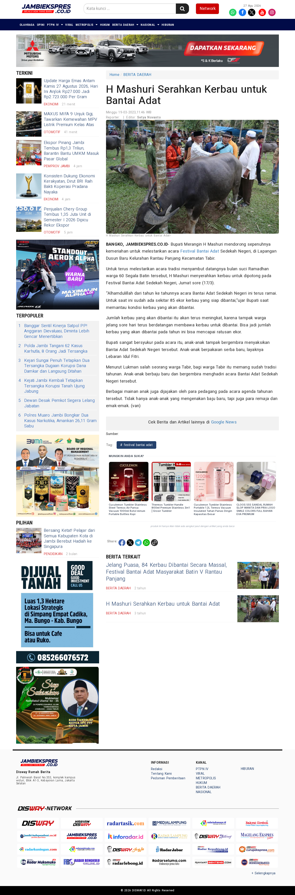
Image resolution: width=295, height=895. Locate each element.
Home (114, 75)
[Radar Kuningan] (38, 849)
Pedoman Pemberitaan (168, 778)
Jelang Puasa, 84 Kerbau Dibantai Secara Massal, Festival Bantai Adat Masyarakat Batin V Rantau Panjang (166, 572)
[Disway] (38, 823)
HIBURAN (168, 24)
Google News (224, 422)
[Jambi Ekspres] (82, 836)
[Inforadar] (125, 836)
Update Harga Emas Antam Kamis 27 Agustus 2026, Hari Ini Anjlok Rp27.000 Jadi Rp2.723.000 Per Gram (71, 89)
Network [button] (208, 9)
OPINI (41, 24)
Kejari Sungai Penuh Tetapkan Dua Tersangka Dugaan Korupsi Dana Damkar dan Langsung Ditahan (53, 366)
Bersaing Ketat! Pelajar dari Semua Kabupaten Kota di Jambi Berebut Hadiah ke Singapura (69, 538)
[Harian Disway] (82, 823)
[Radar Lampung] (169, 836)
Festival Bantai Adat (199, 251)
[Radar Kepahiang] (213, 849)
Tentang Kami (161, 773)
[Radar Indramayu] (213, 823)
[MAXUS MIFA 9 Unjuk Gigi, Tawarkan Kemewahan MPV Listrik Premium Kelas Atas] (28, 124)
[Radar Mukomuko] (38, 862)
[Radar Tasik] (125, 823)
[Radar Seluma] (169, 862)
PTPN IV (53, 24)
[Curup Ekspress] (257, 849)
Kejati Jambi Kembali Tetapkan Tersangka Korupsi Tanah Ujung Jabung (51, 386)
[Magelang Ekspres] (257, 836)
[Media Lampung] (169, 823)
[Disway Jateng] (213, 836)
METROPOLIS (84, 24)
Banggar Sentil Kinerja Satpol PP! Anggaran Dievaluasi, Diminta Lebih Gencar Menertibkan (53, 331)
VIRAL (69, 24)
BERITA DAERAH (123, 24)
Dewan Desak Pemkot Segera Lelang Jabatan (56, 403)
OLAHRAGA (27, 24)
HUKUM (105, 24)
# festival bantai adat (136, 445)
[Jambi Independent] (38, 836)
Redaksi (156, 769)
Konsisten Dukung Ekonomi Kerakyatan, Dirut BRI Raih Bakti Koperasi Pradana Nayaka (69, 184)
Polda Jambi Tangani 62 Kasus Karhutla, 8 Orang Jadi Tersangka (52, 348)
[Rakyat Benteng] (213, 862)
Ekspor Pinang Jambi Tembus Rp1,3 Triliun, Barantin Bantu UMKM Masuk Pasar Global (71, 151)
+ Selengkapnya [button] (263, 873)
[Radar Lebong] (125, 862)
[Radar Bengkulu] (82, 862)
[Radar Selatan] (257, 862)
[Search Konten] (182, 9)
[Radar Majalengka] (82, 849)
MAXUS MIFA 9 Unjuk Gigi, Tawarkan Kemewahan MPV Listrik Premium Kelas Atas (70, 119)
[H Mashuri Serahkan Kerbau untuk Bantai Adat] (258, 608)
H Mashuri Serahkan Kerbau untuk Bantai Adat (163, 604)
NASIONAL (148, 24)
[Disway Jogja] (125, 849)
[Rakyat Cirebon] (257, 823)
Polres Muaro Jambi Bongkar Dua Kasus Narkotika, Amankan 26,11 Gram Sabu (57, 421)
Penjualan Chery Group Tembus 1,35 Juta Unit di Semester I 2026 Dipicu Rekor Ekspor (67, 217)
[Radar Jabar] (169, 849)
